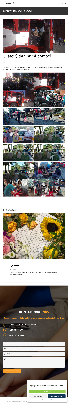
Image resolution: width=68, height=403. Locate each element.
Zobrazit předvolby (56, 396)
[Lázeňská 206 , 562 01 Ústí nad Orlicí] (6, 325)
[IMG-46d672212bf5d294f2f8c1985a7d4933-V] (49, 81)
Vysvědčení (14, 266)
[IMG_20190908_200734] (49, 152)
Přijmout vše (47, 391)
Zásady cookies (45, 399)
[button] (65, 382)
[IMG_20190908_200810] (18, 152)
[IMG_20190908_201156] (18, 117)
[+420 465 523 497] (6, 330)
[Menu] (62, 3)
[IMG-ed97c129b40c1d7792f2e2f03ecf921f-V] (18, 99)
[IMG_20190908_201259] (49, 99)
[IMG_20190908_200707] (18, 170)
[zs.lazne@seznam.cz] (6, 335)
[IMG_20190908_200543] (18, 188)
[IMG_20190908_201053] (49, 117)
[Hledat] (65, 3)
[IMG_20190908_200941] (18, 134)
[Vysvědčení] (34, 236)
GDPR (51, 399)
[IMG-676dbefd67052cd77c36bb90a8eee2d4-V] (18, 81)
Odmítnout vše (38, 396)
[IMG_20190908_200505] (49, 188)
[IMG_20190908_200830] (49, 134)
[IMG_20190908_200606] (49, 170)
